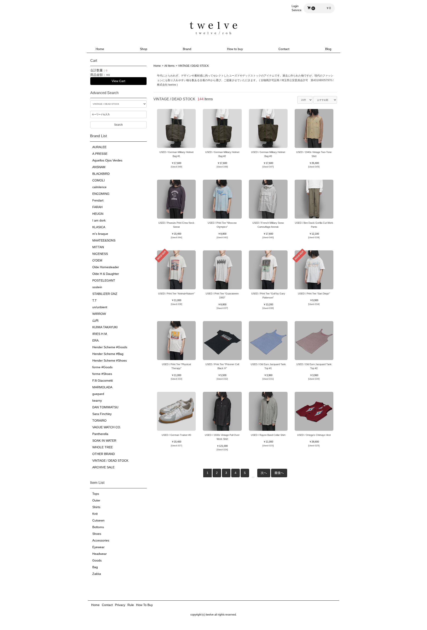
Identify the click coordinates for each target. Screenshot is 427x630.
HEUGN (97, 213)
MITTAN (98, 247)
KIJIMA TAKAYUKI (105, 327)
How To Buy (144, 605)
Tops (95, 493)
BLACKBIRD (101, 173)
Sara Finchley (102, 414)
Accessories (100, 540)
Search (118, 124)
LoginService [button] (296, 8)
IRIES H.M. (100, 334)
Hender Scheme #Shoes (109, 360)
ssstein (97, 287)
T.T (94, 300)
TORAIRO (99, 420)
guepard (98, 394)
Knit (95, 513)
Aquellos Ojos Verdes (107, 160)
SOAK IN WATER (104, 440)
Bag (95, 567)
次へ (264, 473)
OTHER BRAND (103, 454)
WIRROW (99, 314)
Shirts (96, 507)
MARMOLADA (102, 387)
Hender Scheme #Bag (107, 354)
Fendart (97, 200)
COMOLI (98, 180)
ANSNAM (98, 167)
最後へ (279, 473)
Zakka (96, 574)
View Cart (118, 81)
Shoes (96, 533)
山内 (95, 320)
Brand (187, 49)
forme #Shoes (102, 374)
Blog (328, 49)
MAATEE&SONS (103, 240)
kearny (97, 400)
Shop (143, 49)
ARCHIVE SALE (103, 467)
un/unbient (99, 307)
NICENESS (100, 254)
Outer (96, 500)
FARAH (97, 207)
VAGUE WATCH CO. (106, 427)
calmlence (99, 187)
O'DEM (97, 260)
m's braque (100, 233)
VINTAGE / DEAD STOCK (110, 460)
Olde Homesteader (105, 267)
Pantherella (100, 434)
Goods (97, 560)
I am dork (99, 220)
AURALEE (99, 147)
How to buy (235, 49)
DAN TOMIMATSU (105, 407)
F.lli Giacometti (102, 380)
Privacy (120, 605)
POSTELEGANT (103, 280)
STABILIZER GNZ (104, 294)
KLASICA (98, 227)
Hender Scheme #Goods (109, 347)
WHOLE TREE (102, 447)
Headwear (99, 554)
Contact (283, 49)
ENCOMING (100, 193)
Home (100, 49)
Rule (130, 605)
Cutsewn (98, 520)
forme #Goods (102, 367)
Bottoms (98, 527)
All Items (169, 65)
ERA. (95, 340)
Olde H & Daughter (105, 274)
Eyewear (98, 547)
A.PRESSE (99, 153)
